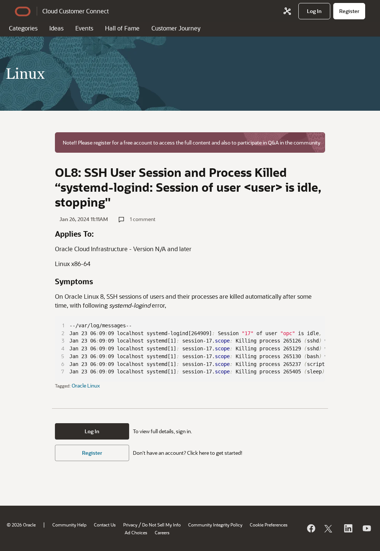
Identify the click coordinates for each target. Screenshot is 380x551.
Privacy (130, 525)
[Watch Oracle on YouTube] (366, 528)
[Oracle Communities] (287, 11)
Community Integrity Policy (215, 525)
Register (92, 452)
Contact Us (105, 525)
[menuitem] (314, 11)
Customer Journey (175, 28)
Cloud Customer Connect (75, 11)
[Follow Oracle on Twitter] (329, 528)
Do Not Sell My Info (161, 525)
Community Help (69, 525)
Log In (92, 431)
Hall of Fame (122, 28)
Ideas (56, 28)
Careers (162, 532)
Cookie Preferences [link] (269, 525)
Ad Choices (136, 532)
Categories (23, 28)
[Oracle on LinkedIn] (348, 528)
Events (84, 28)
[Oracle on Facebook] (310, 528)
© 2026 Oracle (21, 525)
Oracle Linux (86, 385)
